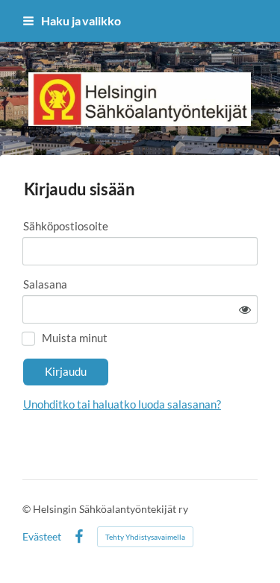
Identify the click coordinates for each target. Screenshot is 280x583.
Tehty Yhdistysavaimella (145, 536)
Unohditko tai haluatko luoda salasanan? (122, 404)
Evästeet (41, 537)
